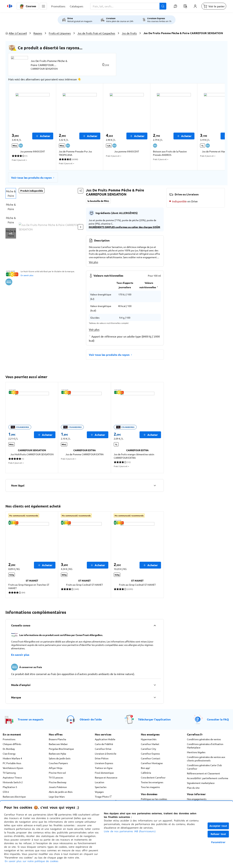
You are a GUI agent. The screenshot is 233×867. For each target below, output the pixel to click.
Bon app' (145, 767)
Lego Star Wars (57, 796)
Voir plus (93, 261)
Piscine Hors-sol (57, 772)
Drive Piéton (101, 758)
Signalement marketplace (201, 782)
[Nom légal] (154, 485)
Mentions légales (196, 752)
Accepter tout (218, 825)
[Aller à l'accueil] (10, 6)
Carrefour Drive (103, 748)
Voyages (99, 791)
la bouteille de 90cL (98, 200)
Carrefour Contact (150, 758)
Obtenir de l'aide (91, 719)
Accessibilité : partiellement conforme (207, 778)
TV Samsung (9, 772)
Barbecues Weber (58, 744)
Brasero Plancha (57, 739)
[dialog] (116, 834)
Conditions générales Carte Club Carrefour (204, 767)
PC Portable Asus (12, 763)
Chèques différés (12, 744)
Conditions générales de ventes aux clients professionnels (206, 758)
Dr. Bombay (9, 748)
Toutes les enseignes (152, 782)
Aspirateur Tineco (12, 777)
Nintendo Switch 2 (13, 782)
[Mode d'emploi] (154, 685)
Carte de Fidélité (104, 744)
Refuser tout (218, 834)
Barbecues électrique (14, 796)
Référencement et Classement (203, 773)
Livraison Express (104, 763)
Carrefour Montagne (152, 763)
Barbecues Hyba (57, 753)
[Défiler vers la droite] (217, 127)
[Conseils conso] (154, 625)
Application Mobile (105, 739)
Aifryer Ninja (55, 767)
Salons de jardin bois (59, 758)
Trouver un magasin (30, 719)
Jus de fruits (129, 33)
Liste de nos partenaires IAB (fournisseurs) (129, 831)
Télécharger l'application (154, 719)
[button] (43, 6)
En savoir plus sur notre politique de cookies (31, 861)
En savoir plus (27, 275)
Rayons (37, 33)
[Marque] (154, 697)
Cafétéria (146, 772)
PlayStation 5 (10, 787)
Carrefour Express (150, 753)
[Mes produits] (185, 6)
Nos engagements (196, 798)
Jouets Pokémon (58, 787)
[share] (80, 191)
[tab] (10, 193)
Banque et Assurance (106, 777)
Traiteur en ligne (104, 767)
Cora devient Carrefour (153, 777)
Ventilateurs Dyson (13, 767)
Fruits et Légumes (60, 33)
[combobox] (128, 6)
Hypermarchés (148, 739)
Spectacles (100, 787)
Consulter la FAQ (218, 719)
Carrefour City (148, 748)
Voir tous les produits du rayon (31, 177)
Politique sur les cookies (154, 798)
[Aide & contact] (175, 6)
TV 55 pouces (56, 777)
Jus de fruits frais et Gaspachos (96, 33)
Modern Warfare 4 (12, 758)
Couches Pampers (58, 763)
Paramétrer (218, 842)
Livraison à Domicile (105, 753)
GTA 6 (6, 791)
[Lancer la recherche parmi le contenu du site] (163, 6)
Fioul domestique (104, 772)
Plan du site (193, 787)
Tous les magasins (150, 787)
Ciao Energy (9, 753)
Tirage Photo (102, 796)
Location (99, 782)
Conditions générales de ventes (204, 739)
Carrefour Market (150, 744)
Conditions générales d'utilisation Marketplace (205, 745)
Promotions (9, 739)
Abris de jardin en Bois (60, 791)
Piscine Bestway (57, 782)
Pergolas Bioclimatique (61, 748)
